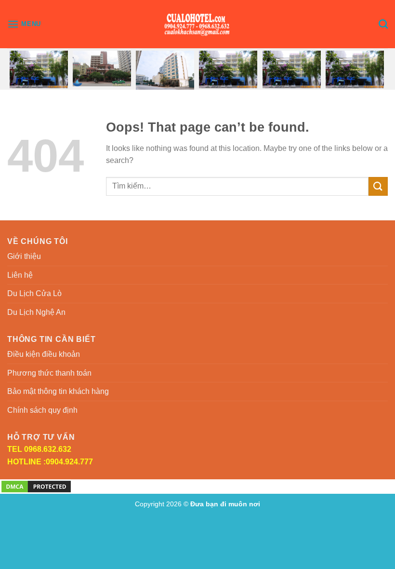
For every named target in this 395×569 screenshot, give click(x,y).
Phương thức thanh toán (49, 373)
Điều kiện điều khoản (43, 354)
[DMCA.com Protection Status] (36, 486)
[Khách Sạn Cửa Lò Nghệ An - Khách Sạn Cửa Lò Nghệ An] (198, 24)
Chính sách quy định (42, 410)
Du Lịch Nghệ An (36, 312)
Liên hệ (20, 275)
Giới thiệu (24, 256)
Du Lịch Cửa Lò (34, 293)
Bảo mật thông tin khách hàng (58, 391)
